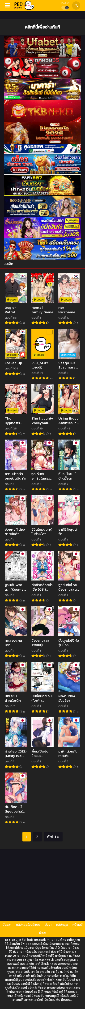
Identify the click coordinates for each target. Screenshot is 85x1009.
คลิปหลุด (62, 924)
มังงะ (48, 924)
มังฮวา (7, 924)
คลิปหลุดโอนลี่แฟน (28, 924)
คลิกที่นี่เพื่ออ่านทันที (42, 27)
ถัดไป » (53, 837)
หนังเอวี (77, 924)
